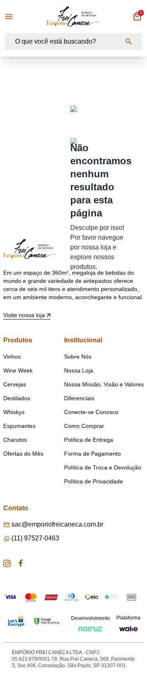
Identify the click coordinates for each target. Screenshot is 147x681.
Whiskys (13, 412)
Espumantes (19, 426)
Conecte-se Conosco (91, 412)
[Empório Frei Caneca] (73, 16)
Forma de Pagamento (92, 453)
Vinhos (12, 356)
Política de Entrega (88, 439)
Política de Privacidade (93, 481)
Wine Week (18, 370)
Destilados (16, 398)
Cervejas (14, 384)
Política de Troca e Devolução (102, 467)
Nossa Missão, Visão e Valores (104, 384)
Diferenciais (79, 398)
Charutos (15, 439)
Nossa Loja (78, 370)
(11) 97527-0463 (35, 538)
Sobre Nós (77, 356)
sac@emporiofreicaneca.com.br (57, 524)
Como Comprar (84, 426)
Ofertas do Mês (23, 453)
